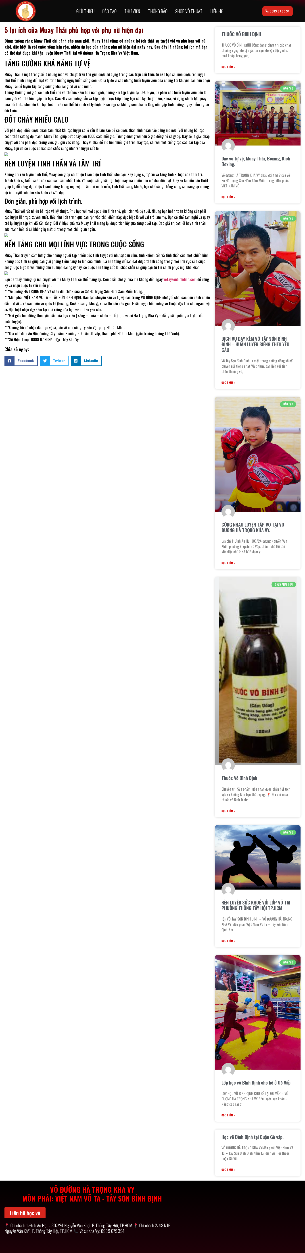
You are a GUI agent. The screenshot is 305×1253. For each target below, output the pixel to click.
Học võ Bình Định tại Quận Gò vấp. (252, 1136)
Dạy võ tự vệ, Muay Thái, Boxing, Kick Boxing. (255, 161)
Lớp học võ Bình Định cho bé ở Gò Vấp (255, 1082)
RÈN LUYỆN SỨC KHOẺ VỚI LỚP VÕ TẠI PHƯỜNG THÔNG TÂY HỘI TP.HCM (255, 905)
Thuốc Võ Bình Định (239, 777)
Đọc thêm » (228, 67)
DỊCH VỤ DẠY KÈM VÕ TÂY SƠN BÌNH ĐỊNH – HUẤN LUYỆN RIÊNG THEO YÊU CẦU (255, 344)
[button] (21, 361)
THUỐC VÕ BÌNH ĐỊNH (241, 34)
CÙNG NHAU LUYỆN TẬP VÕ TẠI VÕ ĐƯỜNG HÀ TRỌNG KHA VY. (252, 527)
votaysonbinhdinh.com (179, 279)
